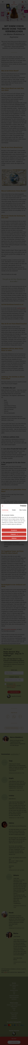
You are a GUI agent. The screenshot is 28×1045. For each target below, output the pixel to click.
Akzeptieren (14, 530)
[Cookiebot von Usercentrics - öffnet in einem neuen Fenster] (20, 506)
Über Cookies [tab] (22, 510)
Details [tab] (14, 510)
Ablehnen (14, 538)
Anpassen (13, 534)
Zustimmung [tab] (5, 510)
